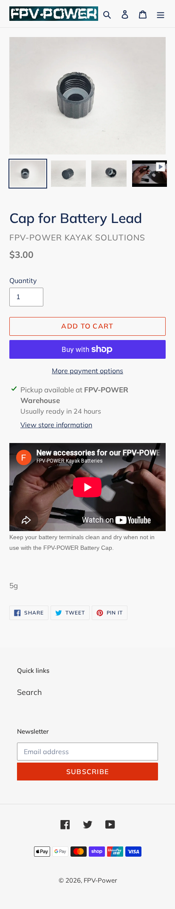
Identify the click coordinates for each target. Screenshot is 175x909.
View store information (56, 424)
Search (29, 692)
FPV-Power (100, 880)
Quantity (23, 280)
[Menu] (160, 13)
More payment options (87, 370)
